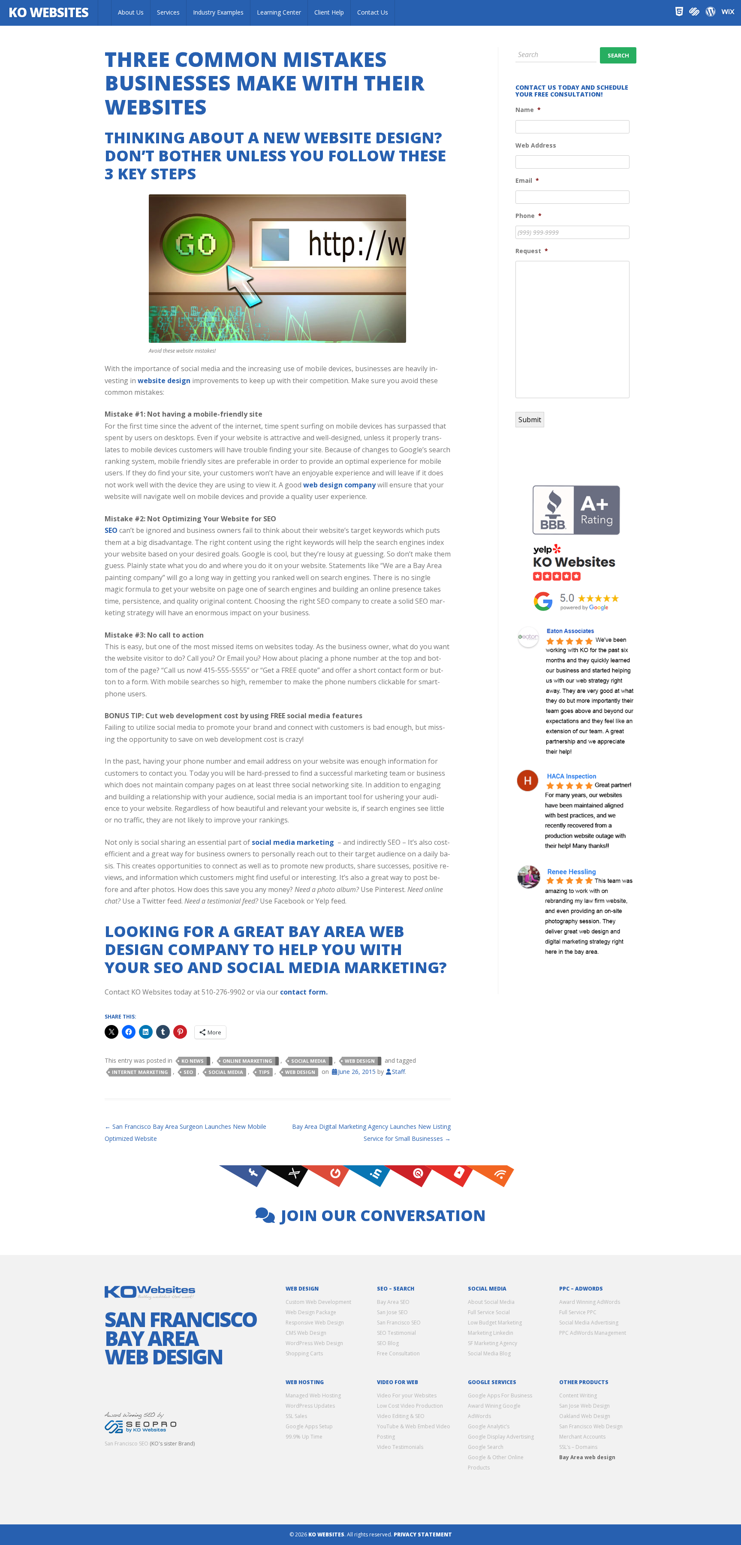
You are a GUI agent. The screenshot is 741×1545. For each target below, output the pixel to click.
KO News (192, 1061)
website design (164, 380)
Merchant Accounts (582, 1436)
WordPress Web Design (314, 1343)
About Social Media (491, 1302)
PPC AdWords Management (592, 1332)
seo (188, 1072)
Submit (529, 419)
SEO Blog (388, 1343)
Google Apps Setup (309, 1426)
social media (225, 1072)
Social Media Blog (489, 1353)
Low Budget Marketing (495, 1322)
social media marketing (293, 842)
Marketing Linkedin (490, 1332)
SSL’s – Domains (578, 1447)
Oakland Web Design (584, 1416)
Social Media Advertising (588, 1322)
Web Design (360, 1061)
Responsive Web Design (315, 1322)
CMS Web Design (306, 1332)
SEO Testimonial (396, 1332)
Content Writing (578, 1395)
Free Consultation (398, 1353)
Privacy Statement (423, 1534)
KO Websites (48, 12)
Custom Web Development (318, 1302)
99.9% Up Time (304, 1436)
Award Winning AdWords (589, 1302)
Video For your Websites (407, 1395)
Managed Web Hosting (313, 1395)
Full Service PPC (577, 1312)
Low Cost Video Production (410, 1405)
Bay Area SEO (393, 1302)
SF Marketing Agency (492, 1343)
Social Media (308, 1061)
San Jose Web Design (584, 1405)
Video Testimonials (400, 1447)
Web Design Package (311, 1312)
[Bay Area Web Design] (104, 13)
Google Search (485, 1447)
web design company (339, 485)
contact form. (304, 992)
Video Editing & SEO (401, 1416)
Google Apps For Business (500, 1395)
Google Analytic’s (488, 1426)
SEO (111, 530)
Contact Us (372, 12)
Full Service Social (489, 1312)
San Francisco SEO (126, 1443)
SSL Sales (296, 1416)
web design (300, 1072)
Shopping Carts (304, 1353)
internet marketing (140, 1072)
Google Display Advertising (501, 1436)
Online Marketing (247, 1061)
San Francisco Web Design (591, 1426)
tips (264, 1072)
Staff (398, 1071)
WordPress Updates (310, 1405)
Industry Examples (218, 12)
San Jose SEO (392, 1312)
